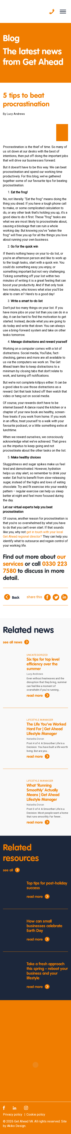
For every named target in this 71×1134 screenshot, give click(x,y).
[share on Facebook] (47, 597)
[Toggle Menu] (63, 11)
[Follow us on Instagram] (26, 1108)
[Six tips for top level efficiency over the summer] (12, 660)
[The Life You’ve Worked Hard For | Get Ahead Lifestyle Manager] (12, 725)
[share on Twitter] (56, 597)
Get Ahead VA (23, 1121)
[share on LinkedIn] (64, 597)
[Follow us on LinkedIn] (14, 1108)
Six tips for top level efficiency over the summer (43, 664)
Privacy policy (12, 1114)
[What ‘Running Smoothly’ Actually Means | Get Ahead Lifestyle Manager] (12, 786)
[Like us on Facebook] (4, 1108)
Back (15, 598)
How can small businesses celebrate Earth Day (44, 926)
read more (35, 696)
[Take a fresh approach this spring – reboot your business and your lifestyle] (12, 969)
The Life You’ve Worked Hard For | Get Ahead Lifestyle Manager (46, 729)
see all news (12, 642)
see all (8, 870)
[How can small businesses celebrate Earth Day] (12, 926)
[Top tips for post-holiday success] (12, 888)
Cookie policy (35, 1114)
